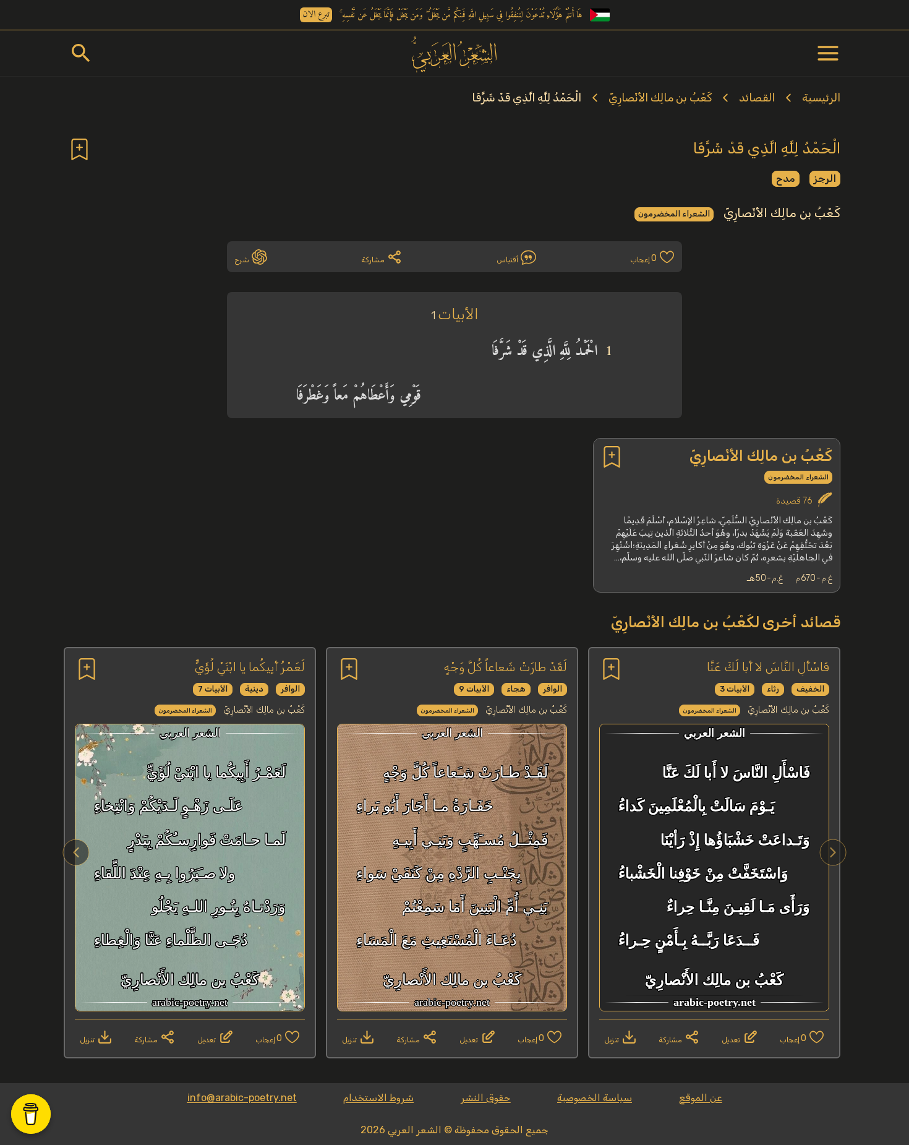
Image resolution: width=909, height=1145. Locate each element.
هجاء (516, 688)
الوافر (552, 688)
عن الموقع (700, 1098)
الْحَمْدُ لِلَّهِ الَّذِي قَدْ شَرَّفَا (526, 98)
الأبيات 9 (474, 688)
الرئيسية (821, 98)
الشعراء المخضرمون (674, 213)
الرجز (825, 178)
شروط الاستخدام (378, 1098)
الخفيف (810, 688)
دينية (254, 688)
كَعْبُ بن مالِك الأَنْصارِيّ (660, 98)
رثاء (773, 688)
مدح (785, 178)
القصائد (757, 98)
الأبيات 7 (213, 688)
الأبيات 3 (734, 688)
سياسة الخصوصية (594, 1098)
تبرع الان (316, 14)
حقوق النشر (486, 1098)
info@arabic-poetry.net (242, 1098)
